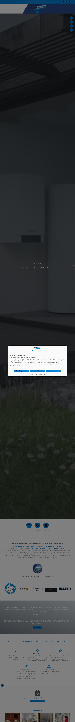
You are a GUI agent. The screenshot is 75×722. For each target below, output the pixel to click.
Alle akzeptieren (53, 371)
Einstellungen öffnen (21, 371)
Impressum (41, 374)
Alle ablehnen (37, 371)
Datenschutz (33, 374)
